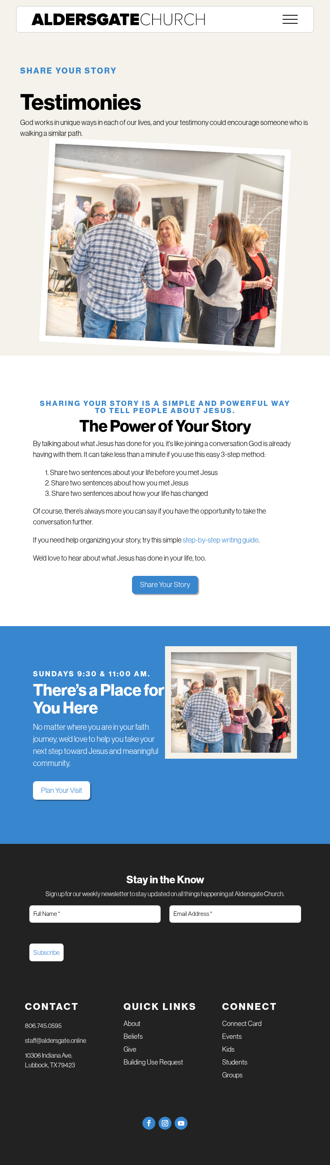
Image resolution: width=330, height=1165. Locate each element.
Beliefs (133, 1037)
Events (232, 1037)
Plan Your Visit (61, 790)
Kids (228, 1049)
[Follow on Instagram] (165, 1123)
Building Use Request (153, 1062)
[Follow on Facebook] (148, 1123)
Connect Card (242, 1024)
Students (235, 1062)
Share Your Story (165, 585)
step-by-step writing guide (220, 540)
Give (130, 1049)
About (132, 1024)
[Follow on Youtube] (181, 1123)
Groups (232, 1075)
